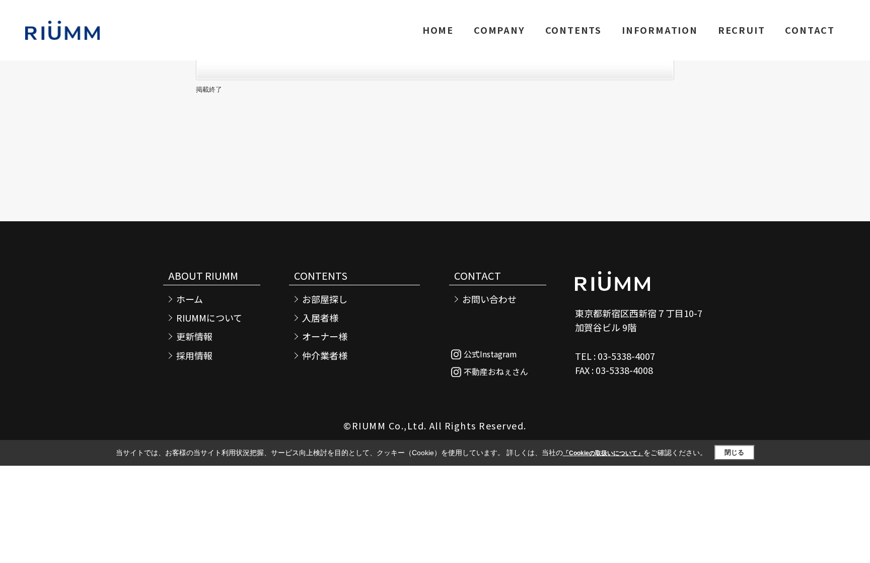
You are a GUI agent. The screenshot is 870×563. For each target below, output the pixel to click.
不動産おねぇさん (496, 371)
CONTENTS (573, 29)
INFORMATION (660, 29)
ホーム (189, 299)
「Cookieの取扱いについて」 (603, 453)
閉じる (734, 452)
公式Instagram (490, 354)
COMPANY (499, 29)
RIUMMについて (209, 317)
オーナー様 (324, 336)
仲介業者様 (324, 355)
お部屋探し (324, 299)
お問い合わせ (489, 299)
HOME (438, 29)
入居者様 (320, 317)
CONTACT (810, 29)
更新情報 (194, 336)
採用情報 (194, 355)
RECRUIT (741, 29)
